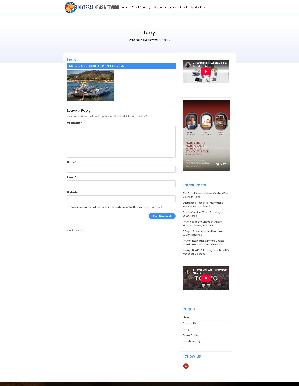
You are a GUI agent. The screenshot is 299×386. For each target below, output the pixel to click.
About (183, 7)
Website (72, 192)
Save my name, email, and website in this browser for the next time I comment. (117, 207)
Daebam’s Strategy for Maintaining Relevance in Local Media (203, 204)
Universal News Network (143, 40)
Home (124, 7)
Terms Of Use (190, 335)
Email (71, 177)
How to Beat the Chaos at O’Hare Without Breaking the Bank (202, 223)
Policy (186, 329)
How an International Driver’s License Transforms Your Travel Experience (204, 242)
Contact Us (198, 7)
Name (71, 162)
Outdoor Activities (165, 7)
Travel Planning (140, 7)
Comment (74, 122)
